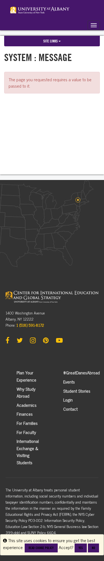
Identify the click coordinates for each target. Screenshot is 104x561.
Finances (25, 413)
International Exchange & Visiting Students (28, 451)
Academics (27, 404)
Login (68, 399)
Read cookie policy (41, 548)
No (93, 548)
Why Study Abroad (26, 392)
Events (69, 381)
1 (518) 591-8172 (30, 325)
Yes (80, 548)
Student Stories (76, 390)
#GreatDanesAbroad (81, 372)
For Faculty (26, 432)
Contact (70, 408)
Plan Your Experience (26, 376)
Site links (51, 41)
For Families (27, 423)
